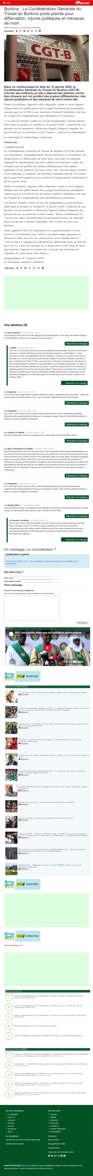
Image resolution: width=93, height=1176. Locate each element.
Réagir (24, 695)
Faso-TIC (11, 1126)
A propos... (54, 1114)
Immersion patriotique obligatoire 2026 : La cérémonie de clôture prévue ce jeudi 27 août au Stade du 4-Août (52, 772)
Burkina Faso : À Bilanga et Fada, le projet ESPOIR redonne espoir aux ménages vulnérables (50, 866)
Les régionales (13, 1114)
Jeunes (10, 1132)
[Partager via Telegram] (36, 31)
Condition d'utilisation (58, 1129)
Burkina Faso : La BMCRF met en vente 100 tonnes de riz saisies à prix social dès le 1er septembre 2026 (53, 725)
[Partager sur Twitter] (24, 31)
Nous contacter (53, 1140)
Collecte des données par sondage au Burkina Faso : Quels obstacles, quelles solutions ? (53, 787)
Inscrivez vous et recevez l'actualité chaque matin (23, 1140)
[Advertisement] (46, 293)
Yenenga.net (12, 1129)
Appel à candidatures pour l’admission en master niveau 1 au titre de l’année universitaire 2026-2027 (48, 997)
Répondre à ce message (76, 343)
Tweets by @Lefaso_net (13, 945)
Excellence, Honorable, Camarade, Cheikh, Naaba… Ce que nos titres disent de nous (54, 756)
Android (51, 1148)
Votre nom (8, 578)
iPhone (57, 1148)
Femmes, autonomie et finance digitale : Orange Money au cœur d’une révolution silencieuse (50, 740)
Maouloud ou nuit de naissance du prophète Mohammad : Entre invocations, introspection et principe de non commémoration (52, 850)
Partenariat (54, 1120)
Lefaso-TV (11, 1117)
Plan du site (54, 1123)
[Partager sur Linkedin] (28, 31)
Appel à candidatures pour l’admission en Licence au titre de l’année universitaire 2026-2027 (50, 1016)
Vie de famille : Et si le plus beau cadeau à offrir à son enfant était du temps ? (53, 693)
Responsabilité (55, 1132)
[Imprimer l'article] (40, 31)
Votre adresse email (12, 581)
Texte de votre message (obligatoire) (19, 590)
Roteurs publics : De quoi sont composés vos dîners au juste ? (46, 818)
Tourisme (11, 1123)
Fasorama (11, 1120)
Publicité (53, 1117)
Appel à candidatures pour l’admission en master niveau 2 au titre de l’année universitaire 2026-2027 (48, 1006)
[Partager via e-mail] (17, 31)
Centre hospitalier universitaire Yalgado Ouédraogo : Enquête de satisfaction (48, 1036)
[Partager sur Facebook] (20, 31)
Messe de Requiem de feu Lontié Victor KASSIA (35, 1026)
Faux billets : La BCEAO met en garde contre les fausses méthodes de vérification (50, 1064)
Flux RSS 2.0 (54, 1126)
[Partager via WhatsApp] (32, 31)
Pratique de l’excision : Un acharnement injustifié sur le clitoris (46, 802)
